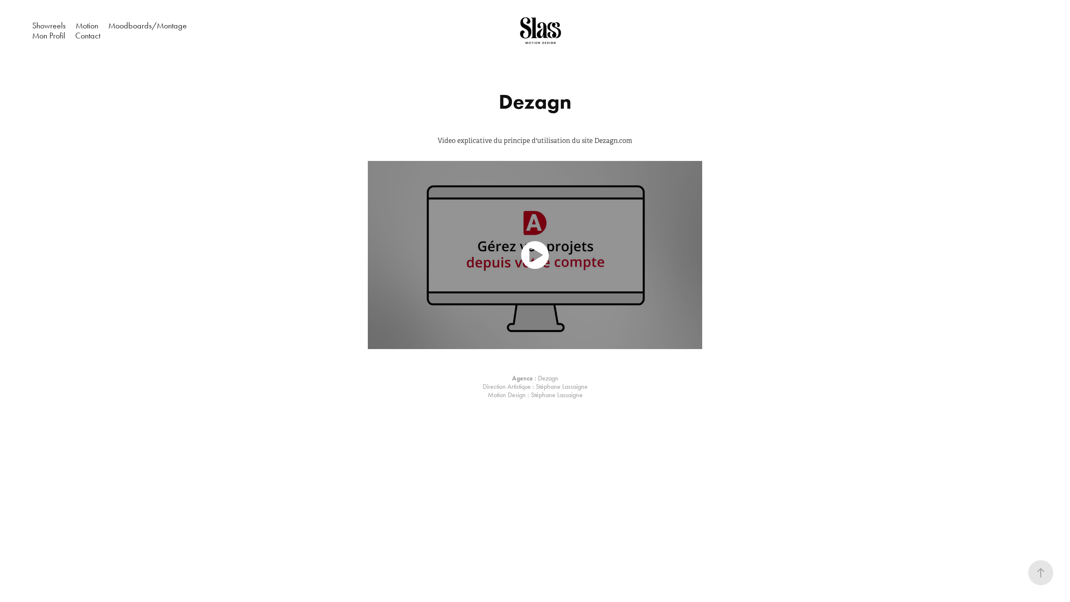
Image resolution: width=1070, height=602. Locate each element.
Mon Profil (48, 36)
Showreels (49, 25)
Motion (87, 25)
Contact (87, 36)
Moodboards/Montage (147, 25)
